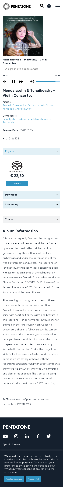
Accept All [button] (33, 479)
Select (17, 183)
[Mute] (32, 81)
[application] (31, 75)
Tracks (9, 219)
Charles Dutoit (23, 109)
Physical (10, 151)
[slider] (48, 81)
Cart (49, 6)
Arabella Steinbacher (15, 105)
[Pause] (13, 81)
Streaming (11, 205)
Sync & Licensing (12, 444)
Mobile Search (42, 6)
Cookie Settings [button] (14, 479)
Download (11, 195)
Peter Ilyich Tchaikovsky (16, 119)
